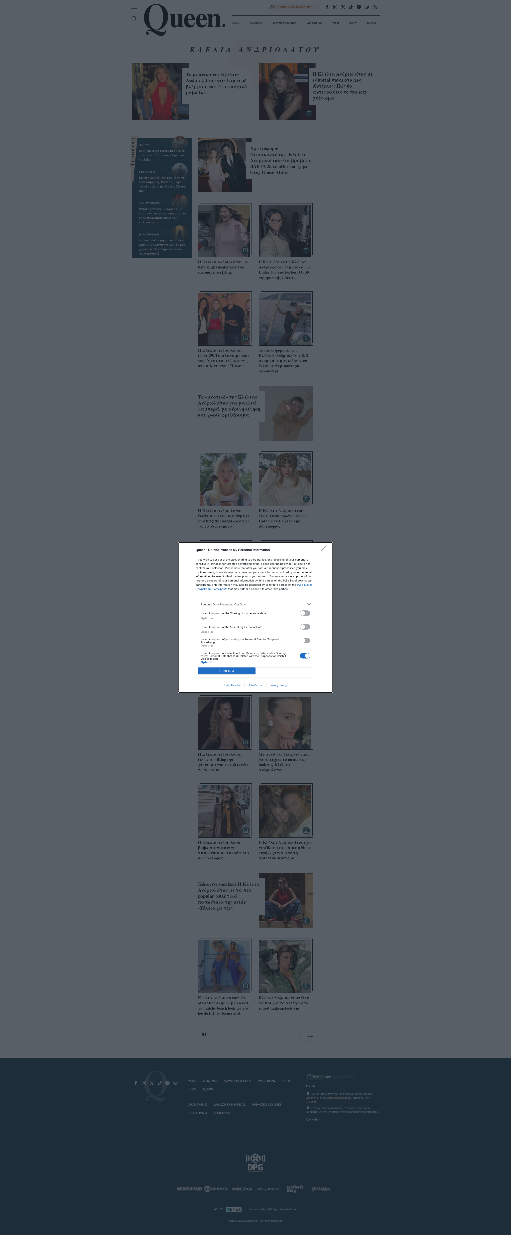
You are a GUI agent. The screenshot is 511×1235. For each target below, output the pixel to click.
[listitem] (255, 604)
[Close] (324, 550)
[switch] (305, 613)
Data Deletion (233, 685)
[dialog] (255, 617)
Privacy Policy (278, 685)
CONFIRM (226, 670)
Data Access (255, 685)
